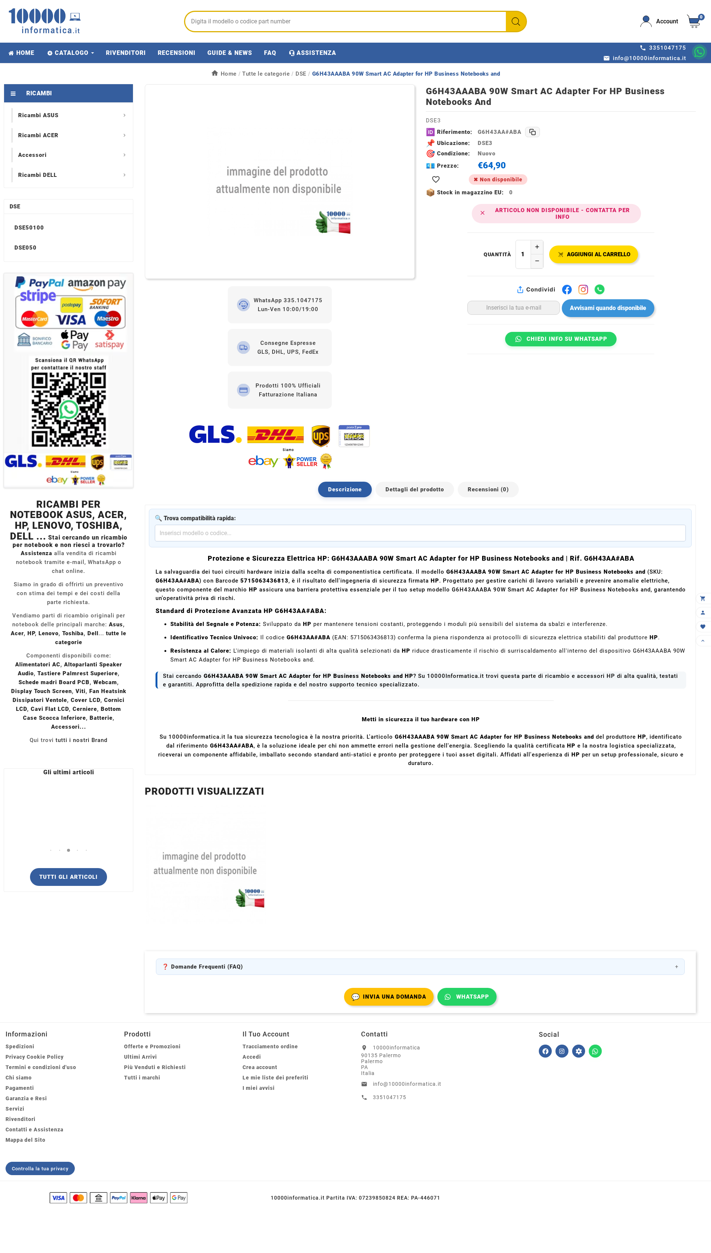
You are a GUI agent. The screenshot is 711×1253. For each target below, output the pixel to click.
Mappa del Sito (26, 1140)
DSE (15, 206)
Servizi (15, 1109)
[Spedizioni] (280, 446)
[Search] (516, 21)
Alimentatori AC (37, 664)
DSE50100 (29, 227)
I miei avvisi (259, 1088)
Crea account (260, 1067)
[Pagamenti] (118, 1197)
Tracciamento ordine (270, 1046)
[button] (50, 850)
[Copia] (532, 132)
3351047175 (389, 1097)
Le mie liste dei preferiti (275, 1078)
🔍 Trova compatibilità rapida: (195, 518)
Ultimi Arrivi (140, 1057)
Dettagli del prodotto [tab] (414, 489)
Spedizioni (20, 1046)
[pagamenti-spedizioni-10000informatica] (68, 380)
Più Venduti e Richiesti (155, 1067)
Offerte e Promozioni (152, 1046)
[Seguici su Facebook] (545, 1051)
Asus (116, 624)
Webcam (105, 682)
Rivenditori (21, 1119)
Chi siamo (19, 1078)
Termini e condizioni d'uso (41, 1067)
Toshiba (73, 633)
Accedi (252, 1057)
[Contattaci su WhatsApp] (699, 52)
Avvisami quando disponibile (608, 307)
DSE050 (25, 247)
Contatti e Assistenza (34, 1129)
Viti (81, 691)
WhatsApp (472, 996)
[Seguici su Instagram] (561, 1051)
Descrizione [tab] (345, 489)
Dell (93, 633)
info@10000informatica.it (407, 1084)
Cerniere (85, 709)
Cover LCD (85, 700)
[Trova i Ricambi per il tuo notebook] (578, 1051)
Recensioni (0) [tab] (488, 489)
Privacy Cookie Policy (35, 1057)
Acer (17, 633)
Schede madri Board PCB (54, 682)
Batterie (101, 718)
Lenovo (49, 633)
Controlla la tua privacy (40, 1168)
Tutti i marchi (142, 1078)
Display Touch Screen (41, 691)
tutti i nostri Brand (81, 740)
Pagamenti (20, 1088)
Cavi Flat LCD (50, 709)
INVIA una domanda (388, 997)
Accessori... (68, 726)
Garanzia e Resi (26, 1098)
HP (31, 633)
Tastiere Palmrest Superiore (77, 673)
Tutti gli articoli (68, 877)
